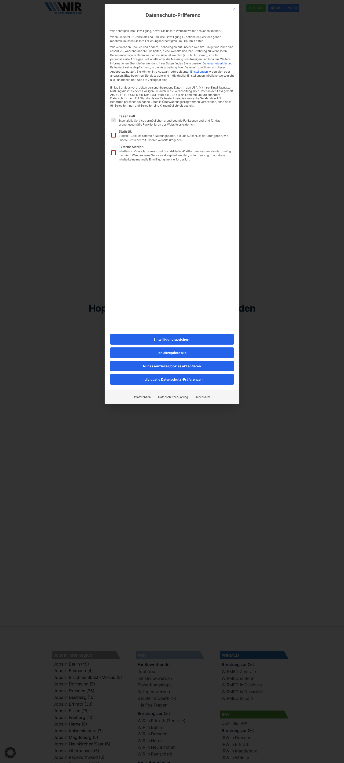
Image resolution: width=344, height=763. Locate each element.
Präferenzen (142, 397)
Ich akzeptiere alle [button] (172, 353)
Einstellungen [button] (199, 71)
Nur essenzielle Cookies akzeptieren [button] (172, 366)
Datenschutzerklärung (217, 63)
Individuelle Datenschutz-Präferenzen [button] (172, 379)
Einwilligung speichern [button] (172, 339)
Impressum (202, 397)
